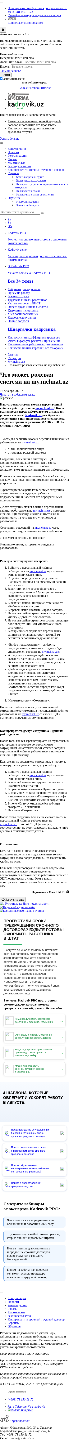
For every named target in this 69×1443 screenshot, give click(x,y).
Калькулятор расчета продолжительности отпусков (41, 185)
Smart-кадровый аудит (30, 176)
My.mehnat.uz (16, 361)
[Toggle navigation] (1, 2)
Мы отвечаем (16, 162)
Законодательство (19, 166)
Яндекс (46, 87)
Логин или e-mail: (11, 62)
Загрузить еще (14, 899)
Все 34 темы (20, 281)
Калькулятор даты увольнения (35, 194)
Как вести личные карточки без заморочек (35, 348)
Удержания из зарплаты (23, 310)
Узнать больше (9, 138)
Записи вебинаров (27, 205)
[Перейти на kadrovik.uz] (26, 108)
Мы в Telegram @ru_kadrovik (26, 1406)
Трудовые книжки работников (27, 300)
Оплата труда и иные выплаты (28, 306)
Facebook (34, 87)
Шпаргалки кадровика (32, 329)
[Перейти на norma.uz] (18, 99)
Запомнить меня (14, 78)
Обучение (14, 197)
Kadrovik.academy (27, 201)
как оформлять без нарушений (28, 1254)
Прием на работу (19, 292)
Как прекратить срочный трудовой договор (36, 169)
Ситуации (14, 358)
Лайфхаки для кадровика (24, 289)
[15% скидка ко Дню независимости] (24, 903)
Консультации (17, 148)
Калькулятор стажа (28, 190)
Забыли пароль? (10, 70)
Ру (9, 219)
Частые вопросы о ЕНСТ (24, 303)
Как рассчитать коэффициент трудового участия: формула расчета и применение (34, 339)
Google (23, 87)
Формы (12, 159)
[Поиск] (42, 213)
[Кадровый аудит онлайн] (17, 907)
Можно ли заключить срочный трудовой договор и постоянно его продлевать (34, 123)
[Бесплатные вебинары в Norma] (22, 910)
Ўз (9, 222)
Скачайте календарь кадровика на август (34, 15)
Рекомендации (17, 155)
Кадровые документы (22, 317)
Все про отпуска (18, 296)
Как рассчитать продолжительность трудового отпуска (31, 130)
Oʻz (10, 226)
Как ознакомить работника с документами (35, 344)
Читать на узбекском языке (17, 394)
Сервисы (13, 173)
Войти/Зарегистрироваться (25, 22)
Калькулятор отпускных (31, 180)
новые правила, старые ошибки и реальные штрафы (33, 1236)
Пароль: (5, 66)
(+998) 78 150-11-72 (20, 1399)
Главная (13, 354)
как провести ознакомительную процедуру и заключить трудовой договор (27, 1273)
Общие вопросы (18, 321)
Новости (13, 152)
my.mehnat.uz (30, 442)
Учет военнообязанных (23, 314)
